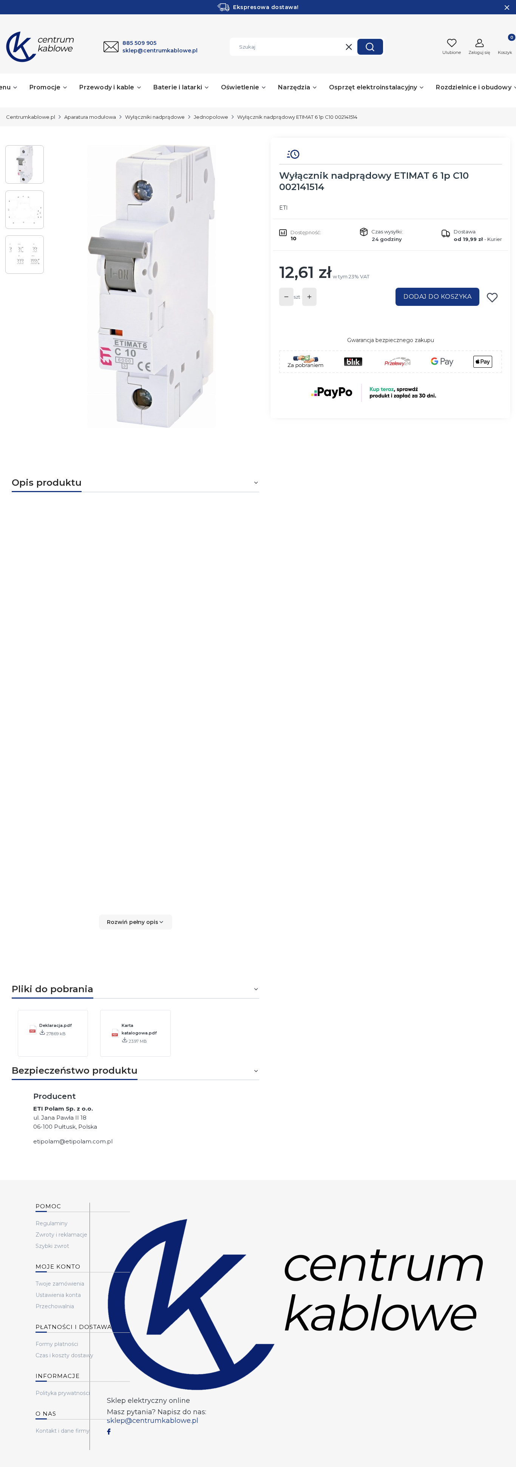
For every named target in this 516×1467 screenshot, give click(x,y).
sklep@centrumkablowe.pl (152, 1420)
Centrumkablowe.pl (30, 117)
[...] (151, 286)
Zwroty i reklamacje (61, 1234)
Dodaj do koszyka (437, 296)
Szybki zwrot (52, 1246)
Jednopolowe (211, 117)
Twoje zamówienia (60, 1283)
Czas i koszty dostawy (64, 1355)
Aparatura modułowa (90, 117)
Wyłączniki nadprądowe (155, 117)
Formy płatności (57, 1344)
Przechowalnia (55, 1306)
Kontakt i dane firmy (63, 1430)
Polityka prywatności (63, 1393)
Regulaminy (52, 1223)
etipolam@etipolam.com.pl (73, 1141)
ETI (283, 207)
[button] (370, 47)
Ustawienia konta (58, 1295)
